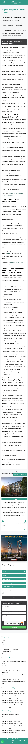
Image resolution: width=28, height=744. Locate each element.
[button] (4, 2)
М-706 (14, 499)
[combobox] (20, 474)
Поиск (14, 597)
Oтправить (14, 627)
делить (9, 253)
